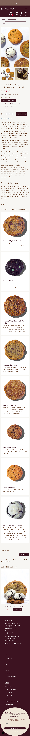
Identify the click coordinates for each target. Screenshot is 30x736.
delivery (24, 1)
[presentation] (28, 73)
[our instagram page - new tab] (10, 643)
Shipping (3, 94)
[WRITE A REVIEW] (15, 119)
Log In (21, 15)
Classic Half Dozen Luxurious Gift (15, 606)
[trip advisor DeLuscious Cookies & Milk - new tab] (18, 643)
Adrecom (12, 648)
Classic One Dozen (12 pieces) (8, 100)
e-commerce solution (18, 648)
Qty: (2, 114)
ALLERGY (7, 670)
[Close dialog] (28, 708)
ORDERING (7, 661)
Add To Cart (22, 114)
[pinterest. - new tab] (13, 643)
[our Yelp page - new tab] (21, 643)
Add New (24, 555)
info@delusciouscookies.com (14, 633)
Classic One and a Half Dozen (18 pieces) (11, 103)
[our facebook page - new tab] (5, 643)
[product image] (7, 74)
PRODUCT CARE (9, 658)
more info (18, 610)
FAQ (6, 664)
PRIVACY (7, 667)
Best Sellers (8, 692)
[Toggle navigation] (26, 8)
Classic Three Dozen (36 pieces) (8, 109)
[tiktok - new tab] (8, 643)
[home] (8, 9)
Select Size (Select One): (9, 98)
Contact (26, 15)
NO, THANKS (15, 731)
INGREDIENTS (8, 673)
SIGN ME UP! (15, 728)
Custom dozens (9, 704)
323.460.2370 (11, 629)
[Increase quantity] (12, 114)
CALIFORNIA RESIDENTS (11, 676)
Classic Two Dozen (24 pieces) (8, 106)
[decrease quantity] (6, 114)
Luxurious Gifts (9, 695)
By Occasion (8, 686)
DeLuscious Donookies (11, 689)
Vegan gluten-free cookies (12, 701)
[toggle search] (17, 13)
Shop (6, 698)
